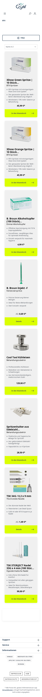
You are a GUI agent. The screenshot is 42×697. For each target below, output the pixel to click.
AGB (27, 674)
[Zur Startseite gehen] (21, 6)
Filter (22, 38)
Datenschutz (11, 679)
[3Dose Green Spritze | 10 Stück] (21, 65)
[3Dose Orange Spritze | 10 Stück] (21, 134)
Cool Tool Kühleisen (18, 358)
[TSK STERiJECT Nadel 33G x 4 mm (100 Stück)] (21, 550)
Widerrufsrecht (29, 679)
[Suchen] (30, 13)
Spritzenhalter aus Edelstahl (18, 429)
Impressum (16, 674)
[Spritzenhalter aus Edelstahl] (21, 412)
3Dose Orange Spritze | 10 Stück (20, 152)
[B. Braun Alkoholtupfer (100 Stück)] (21, 203)
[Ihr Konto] (34, 13)
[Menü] (4, 13)
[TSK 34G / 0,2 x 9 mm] (21, 481)
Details (19, 321)
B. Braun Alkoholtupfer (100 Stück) (21, 221)
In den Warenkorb (18, 113)
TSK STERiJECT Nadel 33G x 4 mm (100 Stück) (20, 568)
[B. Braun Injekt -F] (21, 273)
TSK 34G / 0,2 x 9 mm (19, 497)
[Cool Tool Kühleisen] (21, 342)
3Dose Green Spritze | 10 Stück (19, 82)
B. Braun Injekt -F (17, 289)
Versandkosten (7, 690)
